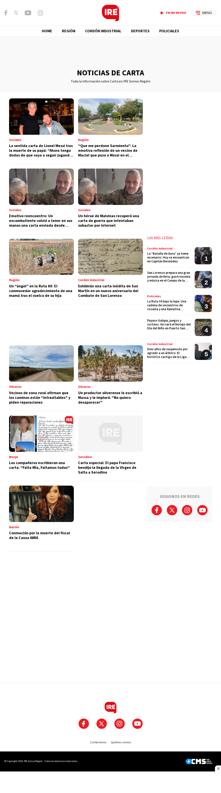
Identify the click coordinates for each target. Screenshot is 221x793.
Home (47, 31)
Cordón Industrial (103, 31)
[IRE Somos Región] (110, 13)
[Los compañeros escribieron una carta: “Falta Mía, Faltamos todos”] (41, 448)
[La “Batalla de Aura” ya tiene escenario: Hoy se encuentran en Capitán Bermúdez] (179, 257)
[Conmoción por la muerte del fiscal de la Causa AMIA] (41, 518)
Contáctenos (98, 742)
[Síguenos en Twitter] (16, 13)
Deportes (140, 31)
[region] (110, 52)
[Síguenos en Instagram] (40, 12)
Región (68, 31)
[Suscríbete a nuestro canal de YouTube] (28, 12)
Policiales (169, 31)
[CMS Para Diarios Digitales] (198, 761)
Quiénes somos (121, 742)
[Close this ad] (218, 768)
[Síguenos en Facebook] (5, 12)
